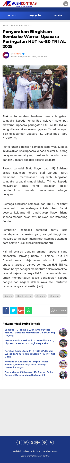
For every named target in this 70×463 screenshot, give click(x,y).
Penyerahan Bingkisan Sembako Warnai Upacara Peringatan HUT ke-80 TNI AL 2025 (34, 39)
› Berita (13, 25)
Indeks (58, 15)
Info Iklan (36, 451)
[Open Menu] (65, 3)
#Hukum (54, 296)
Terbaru (11, 15)
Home (6, 25)
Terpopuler (35, 15)
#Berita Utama (24, 296)
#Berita (8, 296)
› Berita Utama (24, 25)
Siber (26, 451)
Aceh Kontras (50, 451)
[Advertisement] (35, 412)
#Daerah (40, 296)
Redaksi (17, 451)
